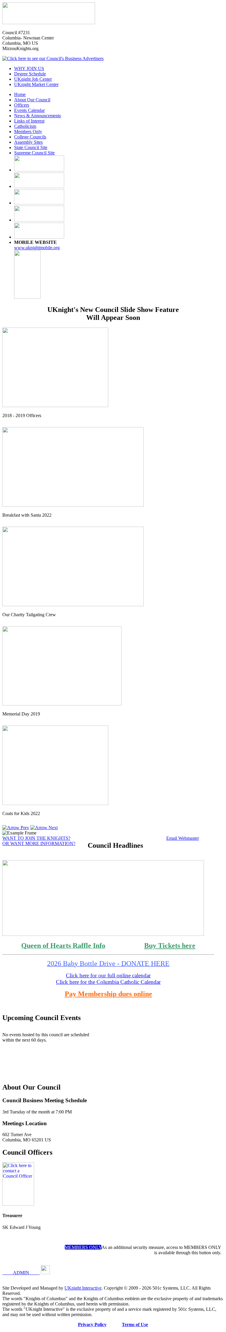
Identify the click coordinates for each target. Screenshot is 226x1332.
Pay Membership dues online (108, 994)
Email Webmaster (182, 838)
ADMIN (21, 1272)
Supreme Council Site (34, 152)
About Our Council (32, 99)
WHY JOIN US (29, 68)
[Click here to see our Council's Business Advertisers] (53, 58)
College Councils (30, 136)
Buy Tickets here (169, 945)
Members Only (28, 131)
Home (20, 94)
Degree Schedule (30, 73)
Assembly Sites (28, 142)
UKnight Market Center (36, 84)
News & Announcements (37, 115)
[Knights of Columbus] (48, 22)
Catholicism (25, 126)
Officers (21, 105)
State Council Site (30, 147)
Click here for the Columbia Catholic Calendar (108, 982)
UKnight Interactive (83, 1287)
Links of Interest (29, 120)
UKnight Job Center (33, 79)
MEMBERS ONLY (83, 1247)
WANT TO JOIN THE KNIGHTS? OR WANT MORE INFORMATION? (38, 841)
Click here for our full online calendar (108, 975)
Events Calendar (29, 110)
